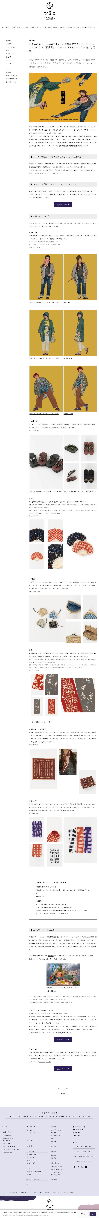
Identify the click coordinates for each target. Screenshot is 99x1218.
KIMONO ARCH (8, 1138)
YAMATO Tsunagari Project (12, 1149)
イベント (29, 1174)
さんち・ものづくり (33, 1133)
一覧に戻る (63, 1094)
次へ (66, 1089)
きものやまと (7, 1135)
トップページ (5, 27)
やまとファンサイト (33, 1179)
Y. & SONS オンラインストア (84, 1161)
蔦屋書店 (51, 956)
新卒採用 (53, 1155)
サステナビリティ (10, 47)
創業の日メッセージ (11, 54)
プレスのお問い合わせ (12, 79)
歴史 (7, 50)
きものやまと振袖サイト (84, 1146)
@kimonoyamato (44, 1062)
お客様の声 (54, 1180)
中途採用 (53, 1158)
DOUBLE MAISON (9, 1146)
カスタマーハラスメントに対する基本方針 (64, 1192)
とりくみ (29, 1130)
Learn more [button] (44, 1215)
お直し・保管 (31, 1163)
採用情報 (8, 72)
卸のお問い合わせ (11, 82)
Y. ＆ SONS (76, 1133)
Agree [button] (93, 1214)
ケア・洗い (30, 1157)
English (75, 4)
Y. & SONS (6, 1141)
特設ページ (62, 204)
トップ (5, 1127)
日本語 (84, 4)
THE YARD (6, 1144)
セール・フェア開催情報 (34, 1171)
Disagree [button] (84, 1214)
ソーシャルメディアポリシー (42, 1192)
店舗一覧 (29, 1146)
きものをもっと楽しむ (33, 1160)
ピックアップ (31, 1127)
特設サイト (40, 896)
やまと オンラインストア (84, 1151)
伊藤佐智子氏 (74, 127)
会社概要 (8, 44)
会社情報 (14, 27)
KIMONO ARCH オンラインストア (84, 1156)
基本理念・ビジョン (57, 1130)
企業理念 (8, 40)
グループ (8, 60)
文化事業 (8, 57)
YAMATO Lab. (7, 1152)
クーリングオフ (55, 1175)
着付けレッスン (31, 1155)
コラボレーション (32, 1141)
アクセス (8, 63)
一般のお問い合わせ (11, 75)
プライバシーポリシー (11, 1192)
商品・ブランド (8, 1132)
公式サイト (62, 1039)
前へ (59, 1089)
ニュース (21, 27)
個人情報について (25, 1192)
